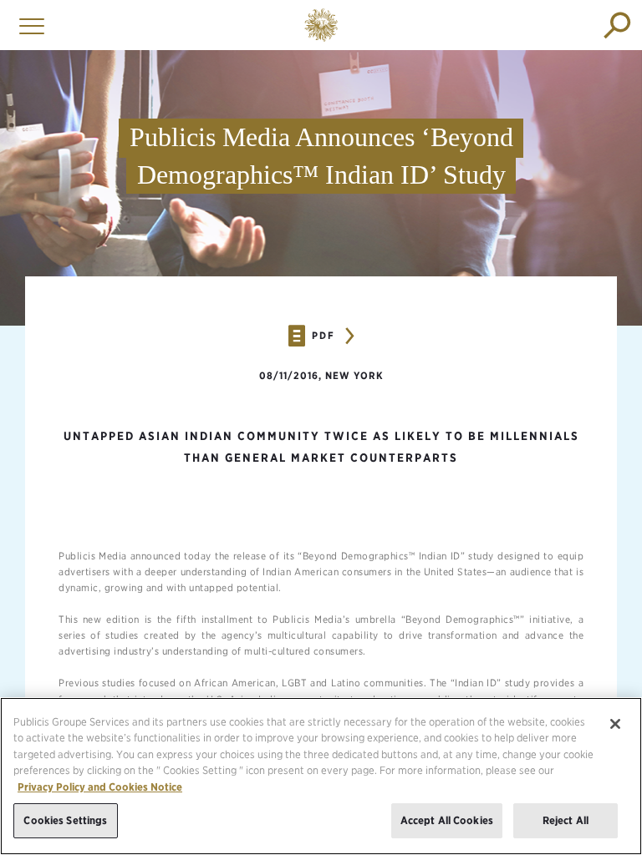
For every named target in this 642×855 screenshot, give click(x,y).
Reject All (565, 820)
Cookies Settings (65, 820)
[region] (321, 776)
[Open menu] (27, 25)
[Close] (615, 724)
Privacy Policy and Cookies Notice (100, 787)
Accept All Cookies (446, 820)
